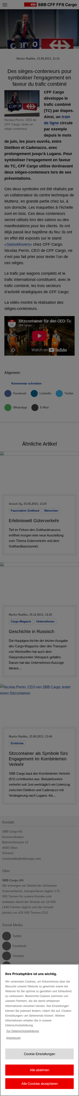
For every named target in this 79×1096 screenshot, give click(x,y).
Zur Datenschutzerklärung (22, 1031)
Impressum (13, 1037)
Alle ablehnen (39, 1070)
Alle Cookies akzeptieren (40, 1083)
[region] (39, 1030)
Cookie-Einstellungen (39, 1054)
